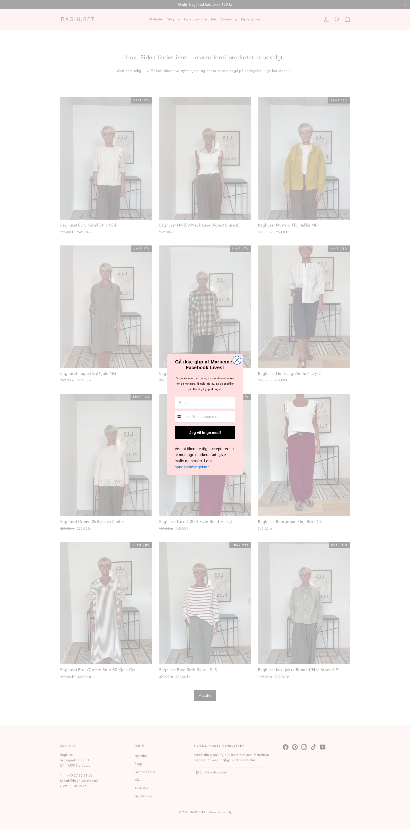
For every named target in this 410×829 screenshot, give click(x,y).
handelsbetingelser (191, 467)
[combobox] (182, 416)
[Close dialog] (237, 360)
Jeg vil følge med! (205, 433)
